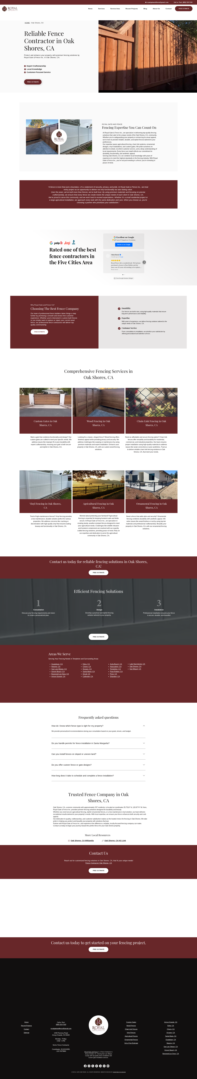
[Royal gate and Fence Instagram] (89, 1066)
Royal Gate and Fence (91, 1052)
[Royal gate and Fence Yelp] (92, 1066)
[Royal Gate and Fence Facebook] (85, 1066)
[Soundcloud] (100, 1066)
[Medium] (108, 1066)
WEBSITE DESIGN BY (107, 1072)
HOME (27, 23)
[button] (101, 8)
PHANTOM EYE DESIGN (119, 1072)
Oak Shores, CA (105, 863)
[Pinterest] (96, 1066)
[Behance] (104, 1066)
